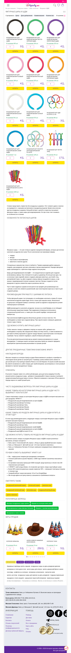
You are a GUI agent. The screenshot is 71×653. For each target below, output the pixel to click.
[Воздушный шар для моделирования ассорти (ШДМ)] (15, 176)
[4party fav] (58, 5)
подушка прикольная (57, 575)
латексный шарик (34, 485)
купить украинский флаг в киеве (53, 569)
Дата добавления (26, 15)
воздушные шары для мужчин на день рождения (33, 575)
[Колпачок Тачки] (55, 529)
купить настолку (12, 575)
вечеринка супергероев (36, 572)
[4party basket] (62, 4)
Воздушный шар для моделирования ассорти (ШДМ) (25, 400)
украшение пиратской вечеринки (35, 578)
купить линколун (12, 495)
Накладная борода (14, 354)
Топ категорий (11, 562)
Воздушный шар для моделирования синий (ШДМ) (24, 427)
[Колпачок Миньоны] (15, 529)
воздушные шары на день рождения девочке (45, 566)
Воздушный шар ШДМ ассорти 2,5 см (20, 431)
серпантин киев (50, 572)
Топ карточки (29, 562)
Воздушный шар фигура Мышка (18, 407)
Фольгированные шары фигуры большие (20, 508)
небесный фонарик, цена (34, 374)
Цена (17, 15)
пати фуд (10, 572)
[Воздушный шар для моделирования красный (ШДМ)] (35, 64)
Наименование (39, 15)
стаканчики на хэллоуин (29, 581)
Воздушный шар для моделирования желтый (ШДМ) (25, 423)
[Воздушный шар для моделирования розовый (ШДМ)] (15, 64)
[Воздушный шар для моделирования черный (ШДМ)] (15, 27)
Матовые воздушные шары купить (18, 503)
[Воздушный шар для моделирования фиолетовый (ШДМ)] (56, 27)
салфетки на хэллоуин (21, 572)
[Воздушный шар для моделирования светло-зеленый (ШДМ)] (35, 27)
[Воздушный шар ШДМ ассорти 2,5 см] (56, 101)
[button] (26, 556)
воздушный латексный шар (15, 490)
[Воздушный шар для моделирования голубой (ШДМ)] (35, 101)
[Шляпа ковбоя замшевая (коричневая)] (35, 529)
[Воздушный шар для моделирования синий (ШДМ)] (15, 139)
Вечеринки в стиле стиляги (15, 513)
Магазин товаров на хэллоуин (15, 357)
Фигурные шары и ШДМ (16, 12)
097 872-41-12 (54, 625)
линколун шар (46, 485)
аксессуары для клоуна (34, 569)
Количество (50, 15)
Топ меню (20, 562)
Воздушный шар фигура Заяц (18, 405)
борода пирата (10, 380)
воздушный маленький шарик (16, 485)
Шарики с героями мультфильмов (46, 508)
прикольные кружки (53, 578)
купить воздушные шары (19, 376)
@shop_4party (54, 620)
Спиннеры (10, 370)
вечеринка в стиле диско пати (16, 569)
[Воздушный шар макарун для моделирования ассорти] (35, 139)
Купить (15, 51)
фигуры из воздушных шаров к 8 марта (50, 581)
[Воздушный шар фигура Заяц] (56, 139)
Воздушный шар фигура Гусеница (19, 403)
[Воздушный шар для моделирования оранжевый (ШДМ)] (56, 64)
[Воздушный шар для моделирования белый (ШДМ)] (15, 101)
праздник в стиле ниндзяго (15, 578)
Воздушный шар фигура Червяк (18, 409)
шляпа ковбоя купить (47, 359)
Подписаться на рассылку (54, 633)
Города (37, 562)
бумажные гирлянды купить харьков (18, 566)
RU (63, 1)
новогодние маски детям (13, 359)
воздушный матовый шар (47, 490)
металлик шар (31, 490)
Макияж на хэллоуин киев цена (42, 503)
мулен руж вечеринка (14, 581)
